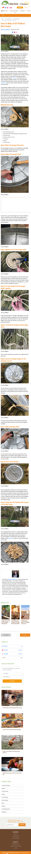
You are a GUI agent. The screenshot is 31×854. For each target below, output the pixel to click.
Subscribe (20, 7)
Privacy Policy (16, 836)
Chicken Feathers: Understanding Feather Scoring (12, 707)
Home (3, 19)
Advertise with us (16, 844)
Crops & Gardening (16, 19)
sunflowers (3, 82)
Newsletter (22, 11)
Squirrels (15, 78)
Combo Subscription (14, 11)
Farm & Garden (8, 19)
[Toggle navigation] (3, 15)
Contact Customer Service (16, 846)
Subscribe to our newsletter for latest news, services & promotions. (11, 669)
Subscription (22, 824)
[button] (28, 612)
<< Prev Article (6, 635)
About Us (16, 834)
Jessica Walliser (6, 29)
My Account (5, 11)
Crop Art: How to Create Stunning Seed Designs (12, 729)
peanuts (10, 538)
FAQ (16, 848)
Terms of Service (16, 838)
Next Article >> (25, 635)
